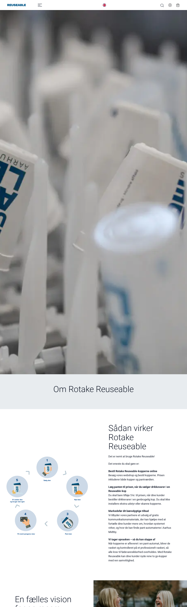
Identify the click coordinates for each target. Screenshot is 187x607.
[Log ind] (170, 5)
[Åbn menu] (40, 5)
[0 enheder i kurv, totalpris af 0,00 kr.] (178, 5)
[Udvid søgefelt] (162, 5)
